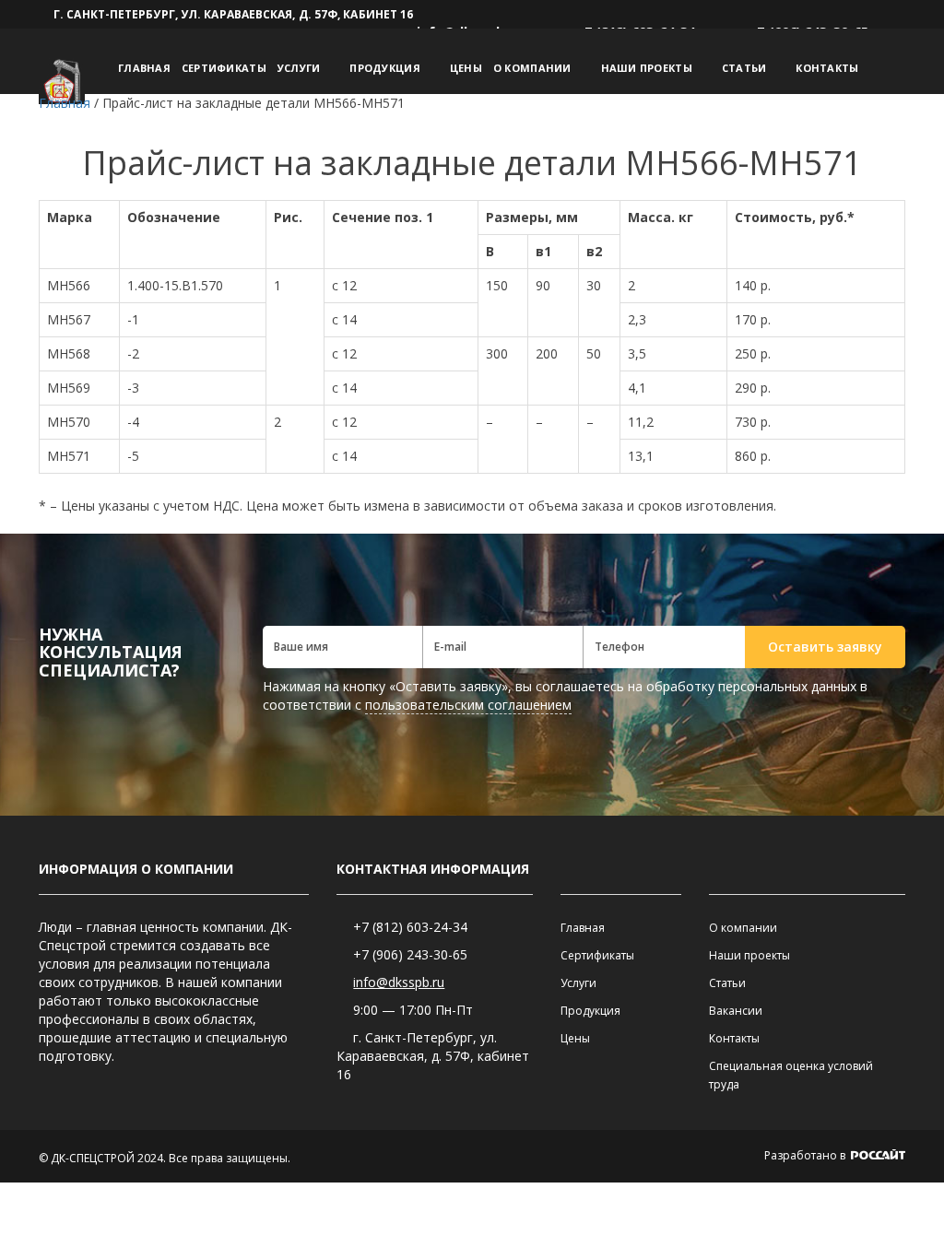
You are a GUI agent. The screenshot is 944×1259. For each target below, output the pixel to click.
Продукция (384, 68)
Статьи (744, 68)
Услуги (299, 68)
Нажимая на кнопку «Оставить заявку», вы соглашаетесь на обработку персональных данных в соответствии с (565, 695)
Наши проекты (646, 68)
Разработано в (806, 1155)
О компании (532, 68)
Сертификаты (224, 68)
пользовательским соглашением (468, 704)
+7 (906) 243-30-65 (410, 954)
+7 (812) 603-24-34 (410, 926)
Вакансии (735, 1010)
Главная (144, 68)
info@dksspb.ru (398, 982)
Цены (466, 68)
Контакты (827, 68)
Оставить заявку (825, 646)
